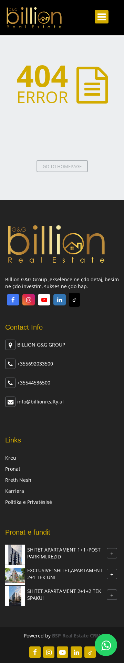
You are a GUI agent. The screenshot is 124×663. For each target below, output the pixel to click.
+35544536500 (33, 382)
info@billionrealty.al (40, 401)
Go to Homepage (62, 166)
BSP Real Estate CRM (76, 635)
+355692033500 (35, 363)
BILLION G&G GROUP (41, 344)
